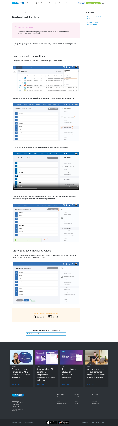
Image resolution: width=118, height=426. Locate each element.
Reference (44, 3)
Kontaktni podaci (96, 399)
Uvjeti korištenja (29, 422)
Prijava (82, 3)
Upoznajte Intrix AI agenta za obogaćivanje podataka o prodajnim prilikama (46, 374)
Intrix (13, 12)
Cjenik (37, 3)
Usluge (76, 401)
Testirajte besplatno (92, 3)
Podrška (18, 12)
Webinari (59, 401)
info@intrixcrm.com (18, 411)
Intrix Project (77, 399)
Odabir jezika (85, 422)
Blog (58, 397)
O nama (68, 3)
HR (103, 3)
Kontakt (61, 3)
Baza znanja (53, 3)
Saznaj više (15, 384)
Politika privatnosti (16, 422)
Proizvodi (30, 3)
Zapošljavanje (95, 403)
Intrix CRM (77, 397)
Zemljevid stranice (62, 403)
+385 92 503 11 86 (18, 409)
